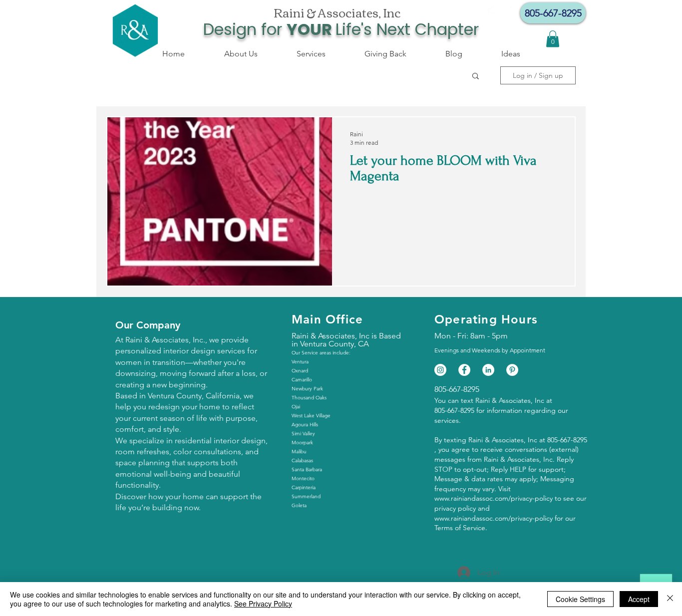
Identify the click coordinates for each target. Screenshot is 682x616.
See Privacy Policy (263, 604)
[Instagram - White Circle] (493, 12)
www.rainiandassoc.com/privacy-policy (493, 498)
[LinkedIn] (488, 370)
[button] (475, 76)
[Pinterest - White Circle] (512, 370)
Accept (639, 599)
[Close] (670, 599)
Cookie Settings (580, 599)
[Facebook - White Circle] (469, 12)
